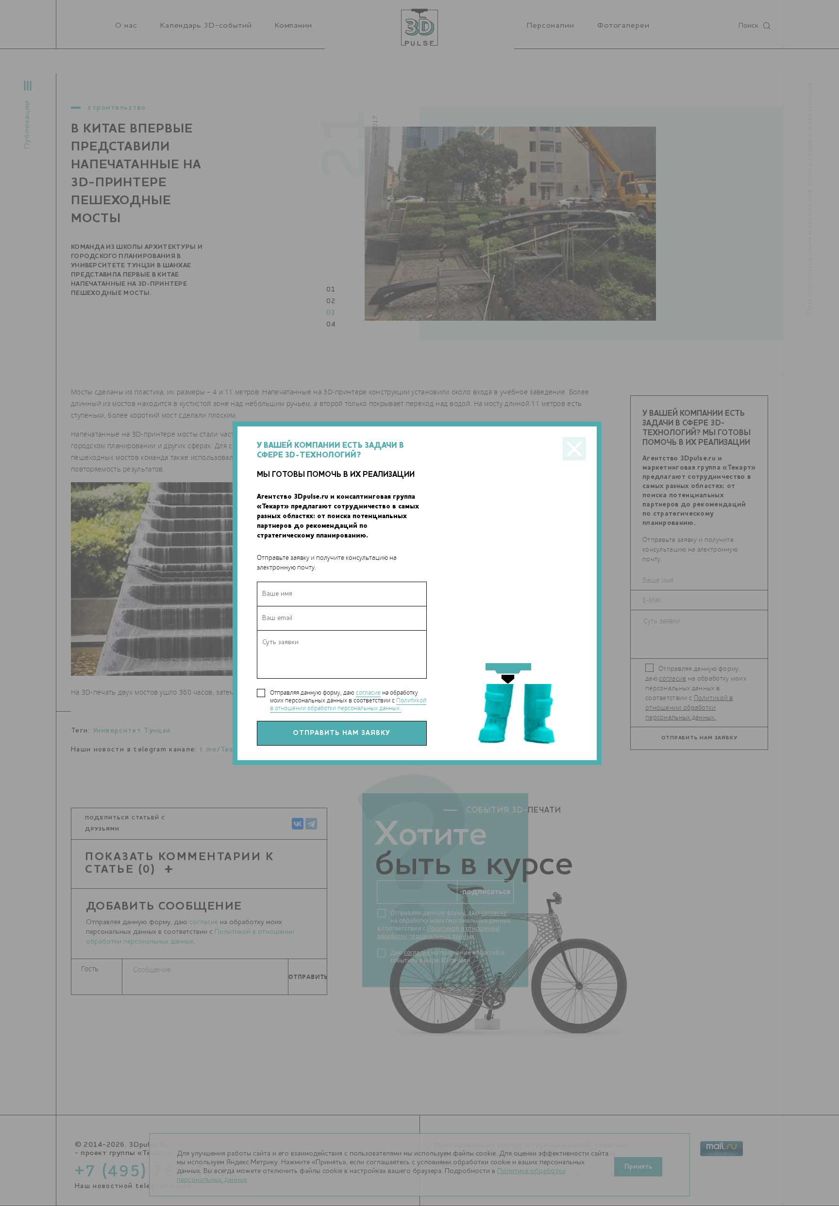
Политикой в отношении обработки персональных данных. (348, 704)
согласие (368, 692)
